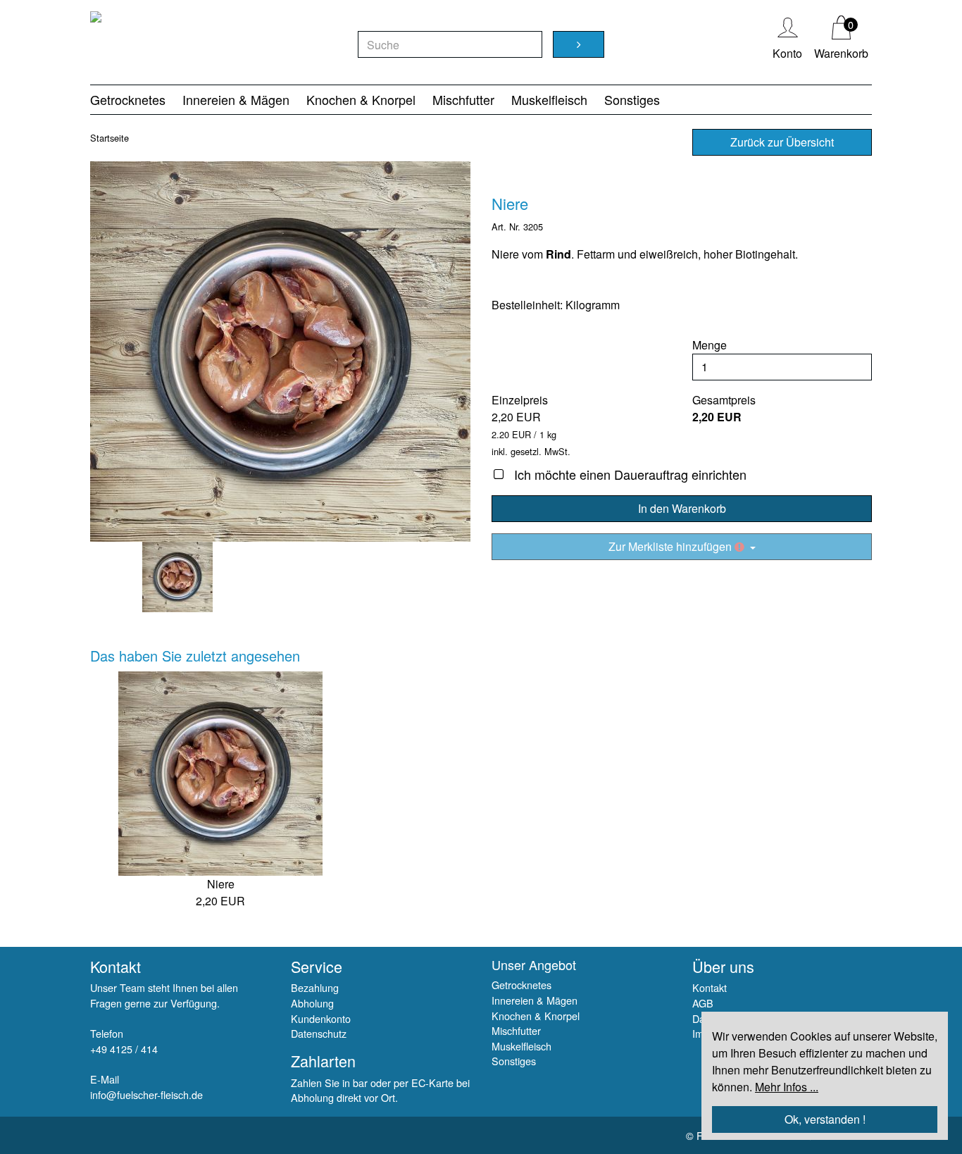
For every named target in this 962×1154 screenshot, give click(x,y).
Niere (221, 884)
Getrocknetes (127, 99)
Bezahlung (315, 987)
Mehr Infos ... (786, 1087)
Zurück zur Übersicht (782, 142)
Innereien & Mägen (235, 99)
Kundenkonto (321, 1018)
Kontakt (709, 987)
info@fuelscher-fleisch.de (146, 1094)
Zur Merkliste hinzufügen (671, 546)
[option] (280, 351)
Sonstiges (632, 99)
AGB (702, 1002)
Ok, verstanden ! (825, 1119)
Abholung (312, 1002)
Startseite (109, 137)
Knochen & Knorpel (361, 99)
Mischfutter (463, 99)
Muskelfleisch (549, 99)
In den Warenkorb (682, 508)
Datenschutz (318, 1033)
